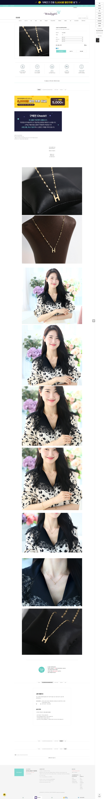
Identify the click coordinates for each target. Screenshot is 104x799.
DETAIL (39, 89)
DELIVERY (81, 788)
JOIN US (75, 5)
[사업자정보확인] (52, 779)
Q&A (99, 3)
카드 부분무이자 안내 (85, 18)
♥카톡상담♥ (99, 20)
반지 (31, 20)
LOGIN (71, 5)
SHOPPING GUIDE (74, 782)
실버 (70, 20)
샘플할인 (65, 20)
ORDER (82, 5)
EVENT (81, 785)
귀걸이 (41, 20)
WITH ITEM (56, 89)
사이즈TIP (99, 8)
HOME (73, 778)
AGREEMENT (74, 779)
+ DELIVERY (12, 5)
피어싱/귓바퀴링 (53, 20)
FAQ (99, 10)
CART (78, 5)
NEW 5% (20, 20)
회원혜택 (99, 15)
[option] (52, 2)
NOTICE (99, 18)
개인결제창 (99, 23)
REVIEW (99, 5)
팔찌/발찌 (46, 20)
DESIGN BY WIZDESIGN (60, 792)
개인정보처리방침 (74, 781)
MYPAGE (86, 5)
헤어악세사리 (83, 20)
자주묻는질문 (81, 782)
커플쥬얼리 (59, 20)
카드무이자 (99, 13)
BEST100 (26, 20)
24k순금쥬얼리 (76, 20)
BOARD (91, 5)
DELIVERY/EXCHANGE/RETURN (47, 89)
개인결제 (81, 787)
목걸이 (36, 20)
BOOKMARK (6, 5)
